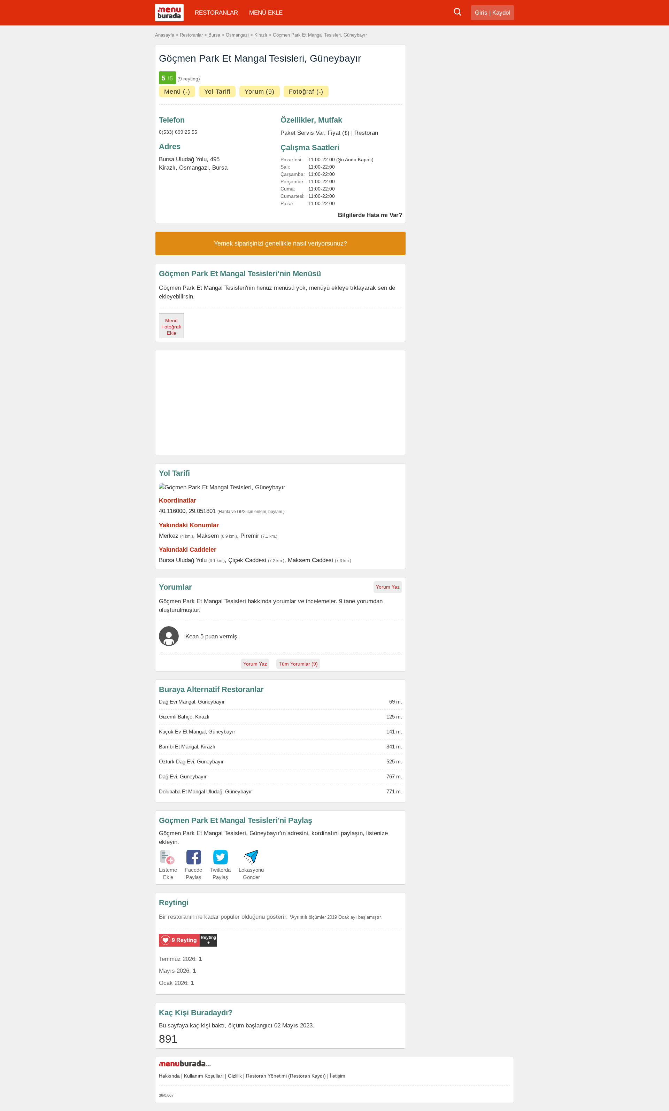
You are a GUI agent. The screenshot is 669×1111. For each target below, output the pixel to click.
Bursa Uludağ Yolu (183, 560)
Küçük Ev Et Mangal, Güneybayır (197, 732)
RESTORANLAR (216, 12)
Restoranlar (191, 35)
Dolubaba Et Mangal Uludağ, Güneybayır (205, 791)
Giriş (481, 12)
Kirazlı (260, 35)
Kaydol (501, 12)
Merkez (168, 536)
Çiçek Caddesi (247, 560)
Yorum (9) (259, 91)
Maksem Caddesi (310, 560)
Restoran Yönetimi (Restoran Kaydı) (286, 1076)
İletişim (337, 1076)
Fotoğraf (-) (306, 91)
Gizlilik (235, 1076)
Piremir (249, 536)
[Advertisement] (280, 402)
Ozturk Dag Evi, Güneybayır (191, 761)
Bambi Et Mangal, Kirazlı (187, 746)
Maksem (208, 536)
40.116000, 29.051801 (187, 511)
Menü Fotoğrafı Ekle (171, 327)
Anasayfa (164, 35)
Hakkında (169, 1076)
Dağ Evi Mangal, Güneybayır (192, 702)
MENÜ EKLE (266, 12)
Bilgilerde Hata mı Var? (370, 215)
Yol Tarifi (217, 91)
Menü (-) (177, 91)
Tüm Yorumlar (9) (298, 664)
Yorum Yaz (388, 587)
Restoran (366, 133)
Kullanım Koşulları (204, 1076)
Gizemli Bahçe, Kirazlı (184, 717)
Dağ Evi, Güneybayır (183, 776)
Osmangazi (237, 35)
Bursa (214, 35)
